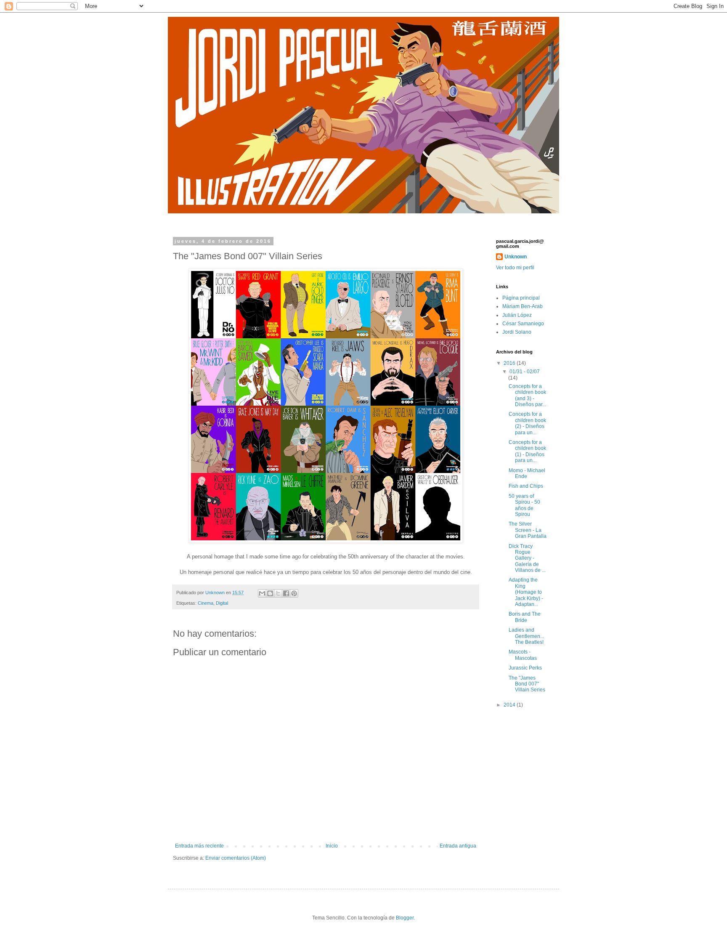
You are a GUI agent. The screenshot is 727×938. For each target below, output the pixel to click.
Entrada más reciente (199, 846)
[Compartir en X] (278, 593)
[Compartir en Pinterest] (294, 593)
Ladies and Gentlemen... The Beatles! (526, 636)
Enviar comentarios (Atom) (235, 858)
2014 (510, 705)
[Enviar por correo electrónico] (262, 593)
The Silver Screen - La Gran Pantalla (528, 530)
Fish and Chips (526, 486)
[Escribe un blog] (270, 593)
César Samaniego (523, 324)
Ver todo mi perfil (515, 268)
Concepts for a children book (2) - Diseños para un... (527, 423)
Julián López (517, 315)
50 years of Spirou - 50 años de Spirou (524, 505)
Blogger (405, 918)
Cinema (205, 603)
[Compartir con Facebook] (286, 593)
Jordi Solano (516, 332)
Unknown (515, 257)
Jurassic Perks (525, 668)
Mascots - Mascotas (523, 655)
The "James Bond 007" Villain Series (527, 684)
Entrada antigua (458, 846)
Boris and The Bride (525, 617)
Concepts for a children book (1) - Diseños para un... (527, 451)
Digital (222, 603)
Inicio (332, 846)
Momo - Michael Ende (527, 473)
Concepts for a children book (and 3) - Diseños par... (527, 395)
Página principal (521, 298)
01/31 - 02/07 (524, 372)
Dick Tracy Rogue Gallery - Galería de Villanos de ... (527, 558)
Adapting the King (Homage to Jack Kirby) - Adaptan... (526, 592)
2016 (510, 363)
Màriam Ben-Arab (522, 306)
